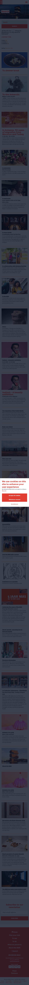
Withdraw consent (14, 499)
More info (4, 490)
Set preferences (14, 504)
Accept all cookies (14, 495)
